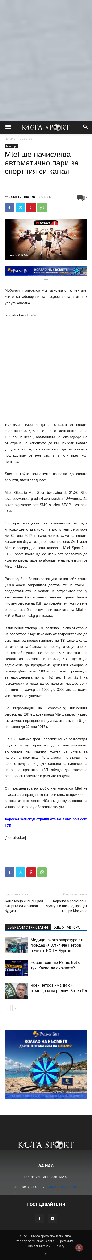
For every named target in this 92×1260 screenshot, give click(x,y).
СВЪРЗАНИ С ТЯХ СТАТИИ (28, 927)
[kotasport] (46, 127)
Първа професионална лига (51, 1236)
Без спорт (26, 139)
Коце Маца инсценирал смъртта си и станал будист (24, 906)
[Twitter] (20, 207)
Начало (10, 139)
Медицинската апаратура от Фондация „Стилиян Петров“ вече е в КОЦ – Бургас (57, 945)
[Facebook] (9, 207)
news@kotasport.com (61, 1186)
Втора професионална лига (34, 1241)
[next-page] (15, 1008)
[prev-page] (8, 1008)
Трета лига (66, 1241)
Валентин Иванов (22, 197)
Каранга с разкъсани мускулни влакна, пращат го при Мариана (66, 906)
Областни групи (39, 1246)
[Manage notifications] (79, 1247)
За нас (22, 1236)
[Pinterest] (31, 207)
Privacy (59, 1246)
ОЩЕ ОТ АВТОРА (67, 927)
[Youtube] (52, 1218)
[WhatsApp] (42, 207)
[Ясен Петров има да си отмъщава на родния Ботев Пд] (16, 991)
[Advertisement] (46, 46)
